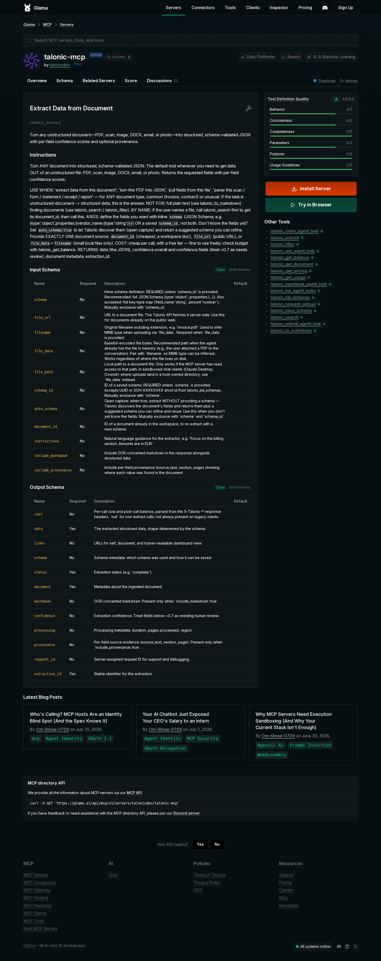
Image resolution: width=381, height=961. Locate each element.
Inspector (279, 7)
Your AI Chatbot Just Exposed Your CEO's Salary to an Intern (176, 717)
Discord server (186, 813)
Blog (283, 897)
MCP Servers (35, 874)
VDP (198, 890)
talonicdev (60, 64)
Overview (37, 80)
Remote (351, 81)
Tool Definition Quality (288, 99)
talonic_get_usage (288, 277)
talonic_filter (282, 244)
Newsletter (289, 905)
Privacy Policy (207, 882)
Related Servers (99, 80)
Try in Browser (315, 204)
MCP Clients (34, 913)
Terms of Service (210, 874)
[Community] (325, 8)
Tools (230, 7)
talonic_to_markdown (291, 330)
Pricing (305, 7)
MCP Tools (33, 920)
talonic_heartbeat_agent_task (299, 284)
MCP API (134, 792)
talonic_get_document (292, 264)
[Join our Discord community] (339, 946)
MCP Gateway (37, 890)
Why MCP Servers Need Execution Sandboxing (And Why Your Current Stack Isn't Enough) (294, 720)
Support (286, 874)
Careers (286, 890)
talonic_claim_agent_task (295, 231)
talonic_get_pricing (289, 270)
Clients (252, 7)
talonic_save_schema (291, 310)
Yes (200, 844)
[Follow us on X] (356, 946)
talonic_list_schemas (290, 297)
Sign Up (345, 7)
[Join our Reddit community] (347, 946)
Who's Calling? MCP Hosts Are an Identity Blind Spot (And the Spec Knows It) (76, 717)
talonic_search (285, 317)
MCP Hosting (35, 897)
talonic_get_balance (290, 257)
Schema (65, 80)
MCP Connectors (39, 882)
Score (131, 80)
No (217, 844)
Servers (173, 7)
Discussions (162, 80)
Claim (78, 64)
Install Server (315, 188)
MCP (47, 24)
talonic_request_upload (293, 304)
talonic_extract (285, 237)
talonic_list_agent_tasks (293, 290)
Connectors (203, 7)
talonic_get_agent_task (293, 250)
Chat (113, 874)
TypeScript (327, 81)
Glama (29, 24)
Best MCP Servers (40, 928)
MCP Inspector (37, 905)
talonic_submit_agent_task (296, 323)
